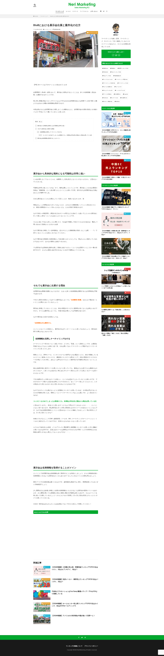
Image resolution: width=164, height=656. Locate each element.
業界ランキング (123, 68)
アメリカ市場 (107, 94)
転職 (113, 68)
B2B (117, 101)
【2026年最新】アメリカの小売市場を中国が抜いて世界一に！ (73, 615)
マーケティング (60, 11)
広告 (106, 72)
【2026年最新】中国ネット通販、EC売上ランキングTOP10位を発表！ (116, 178)
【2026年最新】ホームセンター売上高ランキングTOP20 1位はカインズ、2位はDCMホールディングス (75, 605)
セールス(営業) (108, 86)
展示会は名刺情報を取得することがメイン (48, 138)
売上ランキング (116, 72)
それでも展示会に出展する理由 (45, 129)
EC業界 (124, 97)
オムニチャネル (108, 90)
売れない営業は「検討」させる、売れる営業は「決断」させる (114, 334)
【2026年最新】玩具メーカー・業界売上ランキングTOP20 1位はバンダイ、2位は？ (75, 580)
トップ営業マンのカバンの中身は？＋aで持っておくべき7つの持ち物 (115, 287)
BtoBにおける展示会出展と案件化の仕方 (59, 16)
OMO (106, 97)
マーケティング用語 (121, 79)
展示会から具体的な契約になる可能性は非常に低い (50, 125)
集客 (59, 29)
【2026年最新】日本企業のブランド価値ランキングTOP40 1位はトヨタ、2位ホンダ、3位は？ (115, 257)
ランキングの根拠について (74, 646)
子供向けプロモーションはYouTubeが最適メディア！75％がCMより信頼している (74, 592)
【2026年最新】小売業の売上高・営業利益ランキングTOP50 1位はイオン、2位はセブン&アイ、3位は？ (75, 568)
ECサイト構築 (108, 101)
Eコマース (75, 11)
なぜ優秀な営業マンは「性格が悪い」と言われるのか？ (115, 310)
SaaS (126, 94)
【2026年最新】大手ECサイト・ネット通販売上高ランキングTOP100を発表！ (116, 131)
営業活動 (56, 29)
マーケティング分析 (109, 83)
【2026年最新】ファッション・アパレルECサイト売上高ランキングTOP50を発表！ (116, 154)
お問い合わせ (94, 11)
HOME (36, 16)
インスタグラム (120, 90)
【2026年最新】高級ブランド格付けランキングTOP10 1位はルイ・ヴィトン (115, 208)
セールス (68, 11)
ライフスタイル (84, 11)
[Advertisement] (65, 155)
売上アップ (107, 75)
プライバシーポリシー (91, 646)
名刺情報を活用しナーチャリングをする (49, 132)
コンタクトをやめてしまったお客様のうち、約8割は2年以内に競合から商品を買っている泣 (65, 135)
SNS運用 (117, 94)
